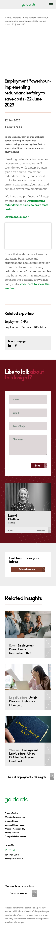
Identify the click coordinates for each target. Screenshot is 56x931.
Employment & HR (15, 322)
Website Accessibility (15, 828)
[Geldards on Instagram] (14, 850)
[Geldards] (28, 4)
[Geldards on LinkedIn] (9, 345)
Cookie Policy (11, 821)
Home (8, 17)
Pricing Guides (12, 832)
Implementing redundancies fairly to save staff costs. (26, 205)
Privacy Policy (11, 813)
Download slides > (17, 217)
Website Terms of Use (15, 817)
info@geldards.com (14, 858)
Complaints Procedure (15, 836)
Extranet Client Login (15, 824)
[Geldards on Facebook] (15, 345)
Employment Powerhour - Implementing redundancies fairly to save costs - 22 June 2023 (27, 21)
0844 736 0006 (12, 854)
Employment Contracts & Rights (24, 327)
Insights (17, 17)
